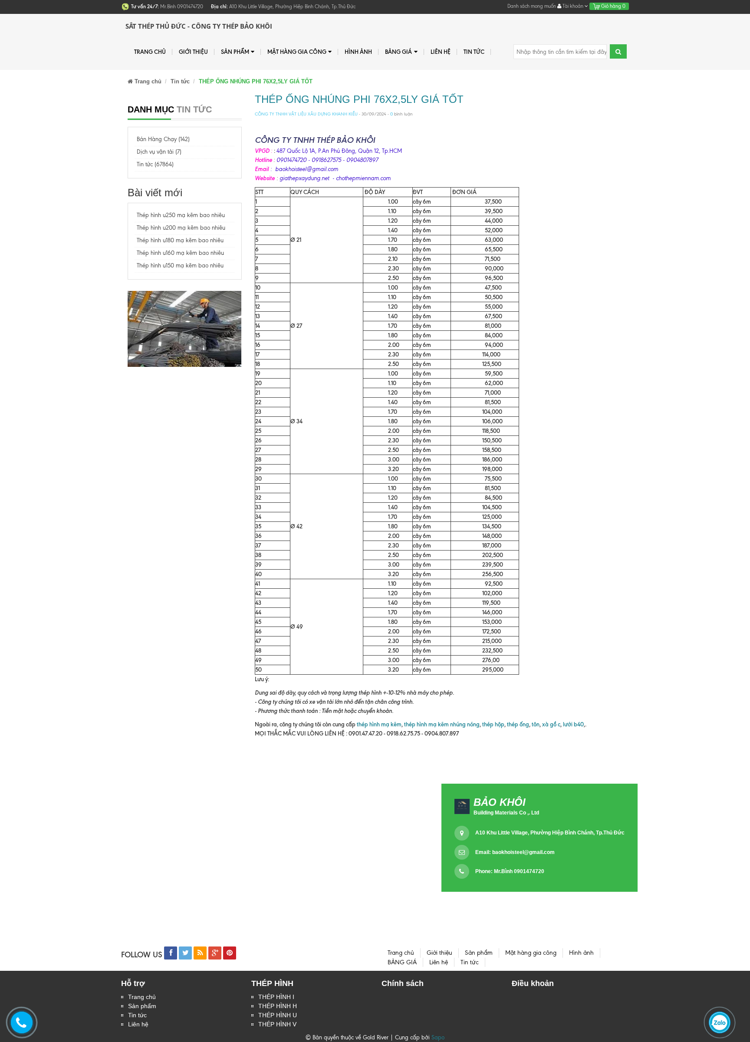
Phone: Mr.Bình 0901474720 (509, 871)
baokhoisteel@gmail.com (523, 852)
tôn (535, 724)
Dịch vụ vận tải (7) (159, 151)
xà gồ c (551, 724)
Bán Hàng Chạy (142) (163, 139)
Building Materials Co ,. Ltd (506, 813)
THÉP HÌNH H (277, 1005)
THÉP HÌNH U (277, 1015)
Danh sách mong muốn (531, 6)
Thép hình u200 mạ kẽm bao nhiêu (181, 227)
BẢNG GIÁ (398, 51)
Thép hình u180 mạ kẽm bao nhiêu (180, 240)
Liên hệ (138, 1024)
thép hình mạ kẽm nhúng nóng (442, 724)
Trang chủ (150, 51)
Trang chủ (142, 996)
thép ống (518, 724)
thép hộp (493, 724)
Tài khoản (573, 6)
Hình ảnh (358, 51)
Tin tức (137, 1015)
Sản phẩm (142, 1005)
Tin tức (474, 51)
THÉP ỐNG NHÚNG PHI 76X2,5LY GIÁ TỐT (359, 99)
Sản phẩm (235, 51)
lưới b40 (573, 724)
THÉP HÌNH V (277, 1024)
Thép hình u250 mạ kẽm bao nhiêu (181, 215)
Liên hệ (441, 51)
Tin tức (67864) (155, 164)
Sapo (437, 1037)
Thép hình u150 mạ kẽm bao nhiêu (180, 265)
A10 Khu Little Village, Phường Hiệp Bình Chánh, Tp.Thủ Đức (550, 833)
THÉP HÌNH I (276, 996)
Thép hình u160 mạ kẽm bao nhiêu (180, 253)
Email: (515, 852)
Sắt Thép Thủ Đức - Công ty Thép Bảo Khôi (198, 26)
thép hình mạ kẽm (379, 724)
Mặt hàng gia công (296, 51)
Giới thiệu (193, 51)
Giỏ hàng (612, 6)
